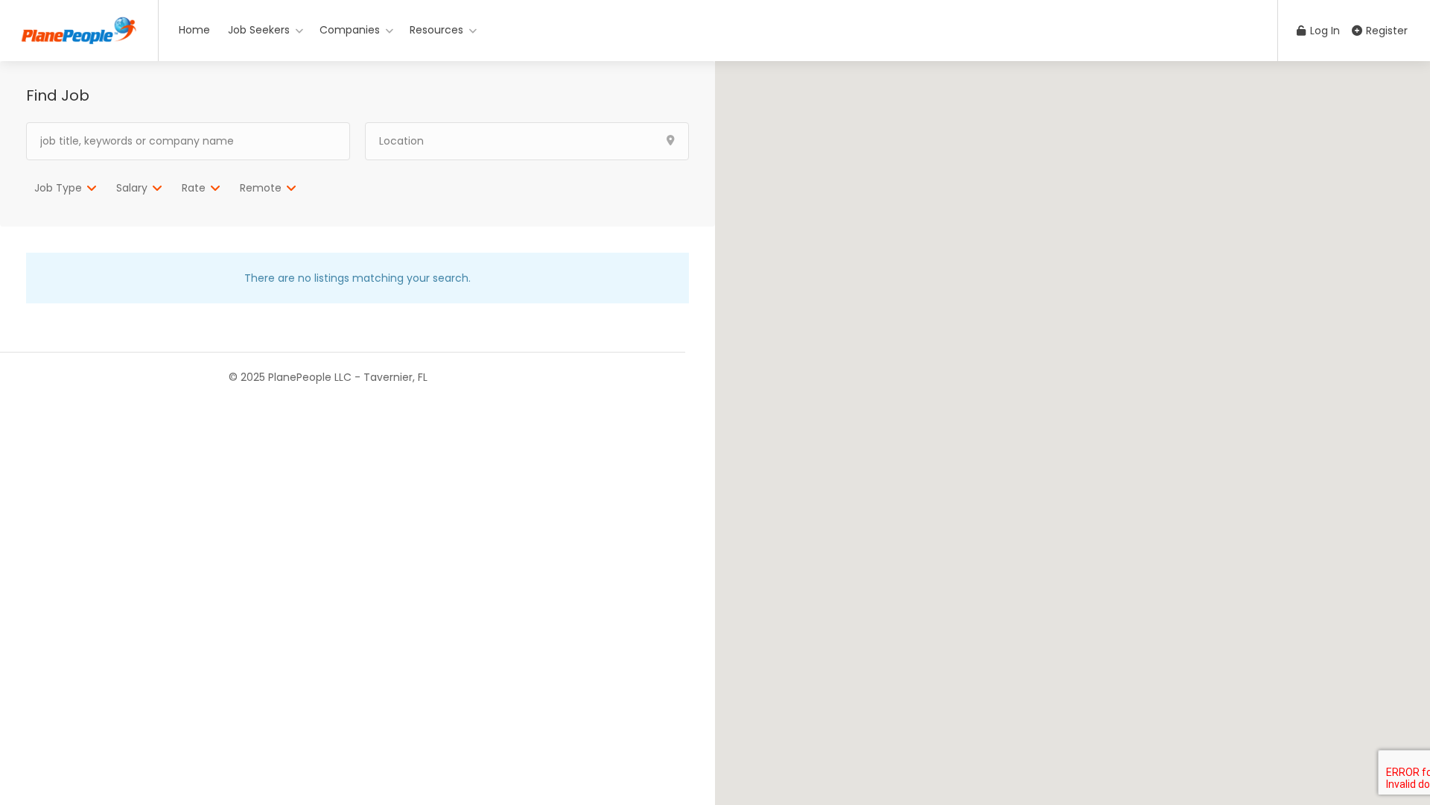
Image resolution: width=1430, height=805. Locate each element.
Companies (350, 29)
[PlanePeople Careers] (79, 26)
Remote (261, 187)
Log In (1323, 30)
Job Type (58, 187)
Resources (436, 29)
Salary (131, 187)
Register (1385, 30)
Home (194, 29)
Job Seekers (259, 29)
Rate (194, 187)
